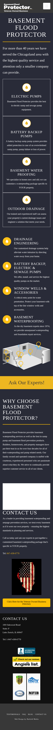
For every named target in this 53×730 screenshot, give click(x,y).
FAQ (24, 714)
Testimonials (13, 714)
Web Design (19, 719)
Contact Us (40, 714)
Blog (30, 714)
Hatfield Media (33, 719)
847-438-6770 (12, 553)
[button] (46, 6)
